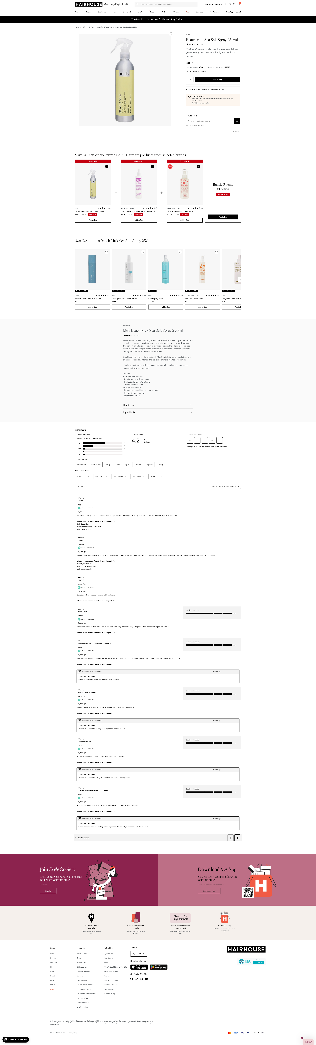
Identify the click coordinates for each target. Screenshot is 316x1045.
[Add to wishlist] (171, 33)
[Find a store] (230, 4)
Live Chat (140, 954)
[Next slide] (240, 279)
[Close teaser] (302, 1038)
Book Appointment (233, 12)
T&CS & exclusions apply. (200, 103)
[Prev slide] (75, 279)
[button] (125, 80)
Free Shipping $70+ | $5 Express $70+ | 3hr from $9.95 (158, 19)
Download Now (209, 891)
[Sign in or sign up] (225, 4)
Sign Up (48, 891)
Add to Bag (217, 80)
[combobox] (190, 79)
